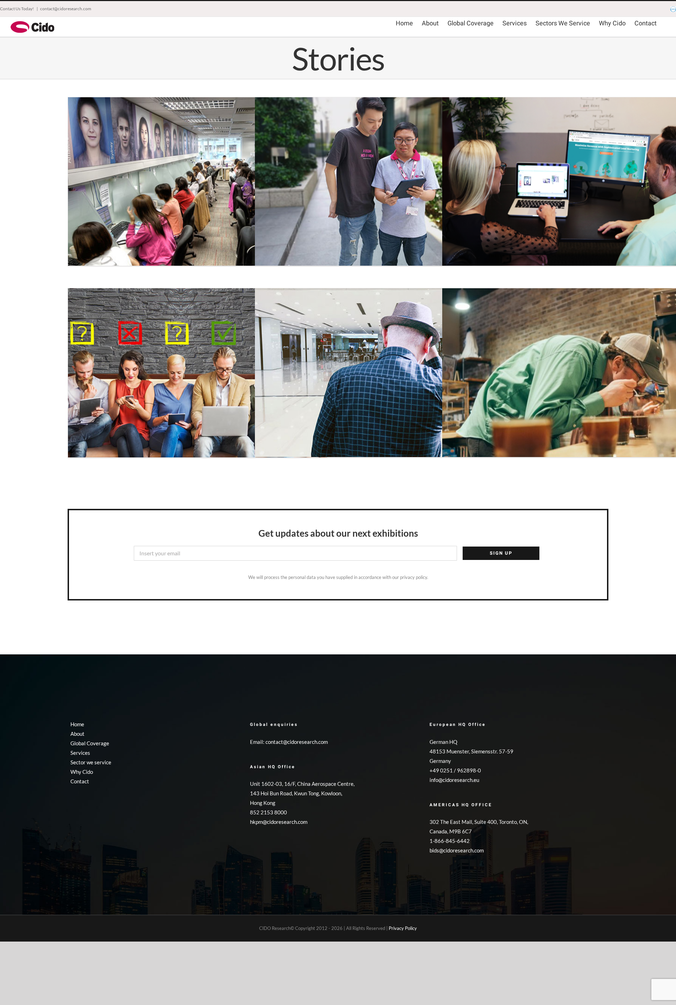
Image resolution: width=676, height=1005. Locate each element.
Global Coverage (89, 743)
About (77, 733)
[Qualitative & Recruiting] (197, 374)
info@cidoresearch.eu (454, 780)
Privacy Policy (403, 928)
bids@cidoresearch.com (457, 850)
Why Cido (81, 772)
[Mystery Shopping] (384, 374)
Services (80, 753)
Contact (79, 781)
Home (77, 724)
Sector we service (90, 762)
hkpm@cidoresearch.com (278, 822)
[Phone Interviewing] (197, 183)
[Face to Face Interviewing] (384, 183)
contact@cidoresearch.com (65, 8)
